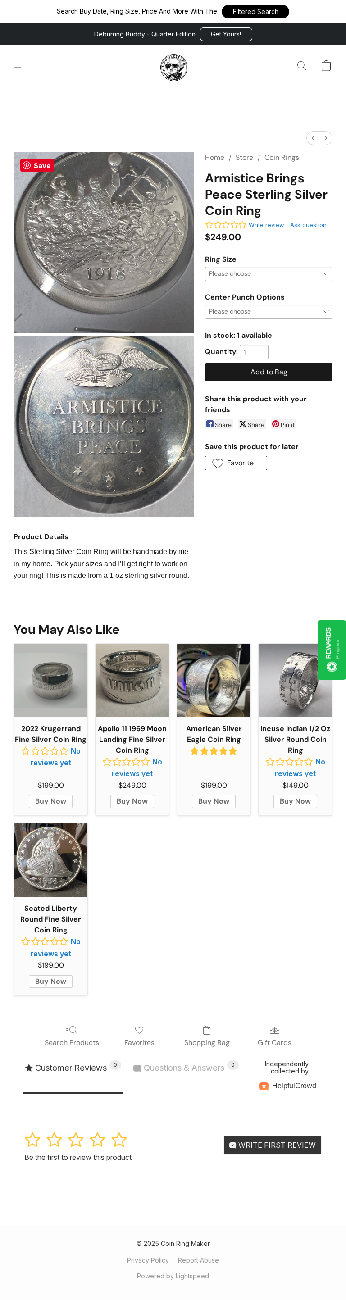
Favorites (139, 1042)
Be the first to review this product (78, 1157)
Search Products (72, 1042)
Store (244, 157)
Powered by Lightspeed (173, 1276)
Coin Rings (281, 157)
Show (332, 650)
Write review (266, 224)
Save (42, 165)
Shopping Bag (207, 1042)
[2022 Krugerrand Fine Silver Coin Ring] (50, 680)
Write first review (276, 1145)
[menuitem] (313, 138)
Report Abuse (198, 1260)
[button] (255, 11)
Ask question (308, 224)
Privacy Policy (148, 1260)
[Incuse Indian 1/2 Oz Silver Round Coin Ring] (295, 680)
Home (214, 157)
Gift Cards (274, 1042)
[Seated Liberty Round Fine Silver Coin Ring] (50, 860)
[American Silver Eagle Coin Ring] (213, 680)
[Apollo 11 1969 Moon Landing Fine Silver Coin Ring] (132, 680)
